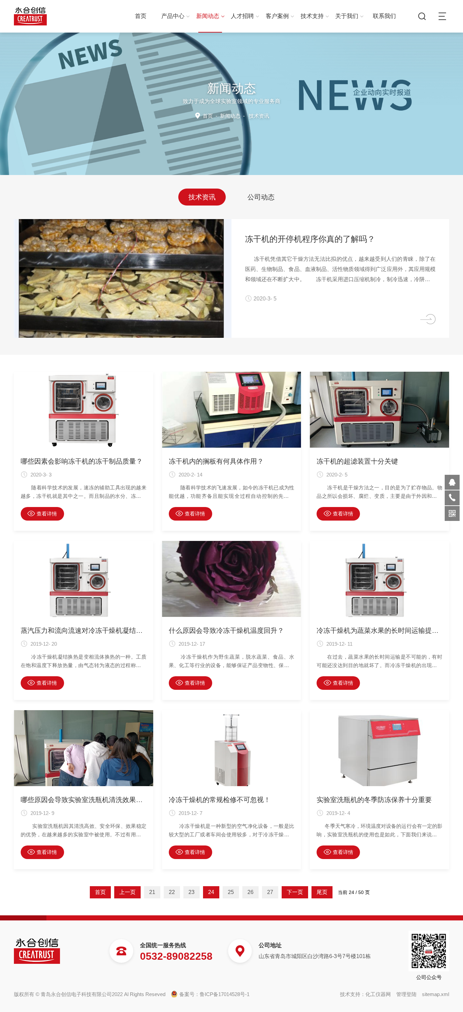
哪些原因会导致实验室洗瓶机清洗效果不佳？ (83, 799)
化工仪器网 (378, 994)
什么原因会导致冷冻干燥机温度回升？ (226, 630)
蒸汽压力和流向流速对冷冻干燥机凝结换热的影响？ (83, 630)
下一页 (295, 892)
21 (152, 892)
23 (191, 892)
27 (270, 892)
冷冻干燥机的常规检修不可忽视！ (219, 799)
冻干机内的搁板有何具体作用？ (216, 461)
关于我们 (346, 16)
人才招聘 (242, 16)
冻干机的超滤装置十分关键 (357, 461)
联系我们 (384, 16)
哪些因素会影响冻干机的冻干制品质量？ (82, 461)
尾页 (322, 892)
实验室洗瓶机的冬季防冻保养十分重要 (374, 799)
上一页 (127, 892)
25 (231, 892)
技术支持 (312, 16)
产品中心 (172, 16)
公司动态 (261, 197)
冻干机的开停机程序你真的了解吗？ (310, 239)
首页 (140, 16)
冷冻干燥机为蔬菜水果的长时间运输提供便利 (379, 630)
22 (172, 892)
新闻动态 (207, 16)
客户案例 (277, 16)
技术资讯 (202, 197)
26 (250, 892)
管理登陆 (406, 994)
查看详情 (47, 514)
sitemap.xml (435, 994)
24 (211, 892)
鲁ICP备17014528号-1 (224, 994)
